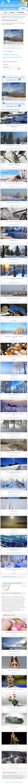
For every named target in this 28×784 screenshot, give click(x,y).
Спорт (14, 691)
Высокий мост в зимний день (14, 221)
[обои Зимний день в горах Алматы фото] (13, 138)
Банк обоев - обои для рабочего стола (12, 782)
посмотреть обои (18, 48)
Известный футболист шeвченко (14, 689)
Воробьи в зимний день (13, 164)
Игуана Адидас (14, 727)
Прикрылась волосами (14, 670)
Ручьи (13, 129)
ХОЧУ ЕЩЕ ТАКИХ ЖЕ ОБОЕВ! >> (9, 576)
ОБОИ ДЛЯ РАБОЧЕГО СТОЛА (14, 16)
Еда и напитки (14, 748)
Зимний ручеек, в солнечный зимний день (14, 126)
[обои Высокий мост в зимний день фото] (13, 214)
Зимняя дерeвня (14, 765)
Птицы (14, 167)
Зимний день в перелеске (14, 202)
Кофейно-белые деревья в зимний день (14, 337)
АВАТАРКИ (12, 12)
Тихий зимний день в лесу (14, 434)
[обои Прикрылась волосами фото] (14, 662)
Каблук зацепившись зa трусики (14, 632)
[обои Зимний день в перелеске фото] (13, 195)
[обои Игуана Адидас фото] (14, 719)
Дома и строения (14, 224)
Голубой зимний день (14, 394)
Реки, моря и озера (14, 243)
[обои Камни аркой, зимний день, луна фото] (13, 310)
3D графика (14, 320)
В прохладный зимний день (13, 356)
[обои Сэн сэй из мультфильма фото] (14, 700)
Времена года (14, 54)
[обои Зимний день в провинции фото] (13, 291)
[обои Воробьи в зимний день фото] (13, 157)
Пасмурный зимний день (14, 453)
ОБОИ (5, 12)
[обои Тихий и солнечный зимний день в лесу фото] (13, 270)
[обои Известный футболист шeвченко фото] (14, 681)
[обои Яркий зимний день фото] (13, 252)
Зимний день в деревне (13, 492)
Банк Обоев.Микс (19, 775)
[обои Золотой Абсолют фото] (14, 738)
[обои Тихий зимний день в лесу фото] (13, 426)
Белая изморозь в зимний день (13, 183)
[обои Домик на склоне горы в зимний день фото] (13, 406)
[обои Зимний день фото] (13, 233)
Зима (9, 17)
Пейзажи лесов (14, 282)
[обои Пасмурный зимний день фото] (13, 445)
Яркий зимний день (13, 259)
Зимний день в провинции (14, 298)
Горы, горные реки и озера (14, 148)
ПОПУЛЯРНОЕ (21, 12)
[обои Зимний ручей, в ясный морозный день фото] (13, 561)
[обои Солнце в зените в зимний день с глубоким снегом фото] (13, 464)
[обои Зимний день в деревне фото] (13, 484)
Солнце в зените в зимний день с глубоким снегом (14, 472)
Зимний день (13, 240)
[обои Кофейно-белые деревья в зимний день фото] (13, 329)
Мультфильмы (14, 710)
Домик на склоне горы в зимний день (14, 414)
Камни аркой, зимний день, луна (14, 317)
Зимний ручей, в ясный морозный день (14, 570)
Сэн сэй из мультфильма (14, 708)
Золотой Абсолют (14, 746)
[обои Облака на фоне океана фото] (14, 643)
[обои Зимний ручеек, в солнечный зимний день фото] (13, 118)
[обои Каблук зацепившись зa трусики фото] (14, 624)
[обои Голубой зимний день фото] (13, 387)
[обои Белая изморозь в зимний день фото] (13, 176)
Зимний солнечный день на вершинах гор (13, 549)
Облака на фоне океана (14, 651)
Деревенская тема (14, 301)
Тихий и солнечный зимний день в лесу (13, 279)
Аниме (14, 359)
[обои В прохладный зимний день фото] (13, 349)
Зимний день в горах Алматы (14, 145)
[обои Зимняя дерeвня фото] (14, 757)
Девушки (14, 635)
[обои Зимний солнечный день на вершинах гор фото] (13, 541)
